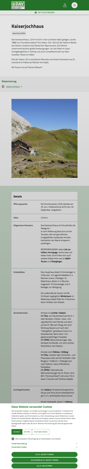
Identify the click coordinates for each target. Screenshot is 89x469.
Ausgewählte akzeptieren (44, 460)
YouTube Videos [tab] (40, 431)
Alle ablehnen (44, 466)
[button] (44, 443)
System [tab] (27, 431)
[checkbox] (44, 439)
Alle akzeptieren (44, 454)
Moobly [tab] (16, 431)
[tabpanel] (44, 442)
